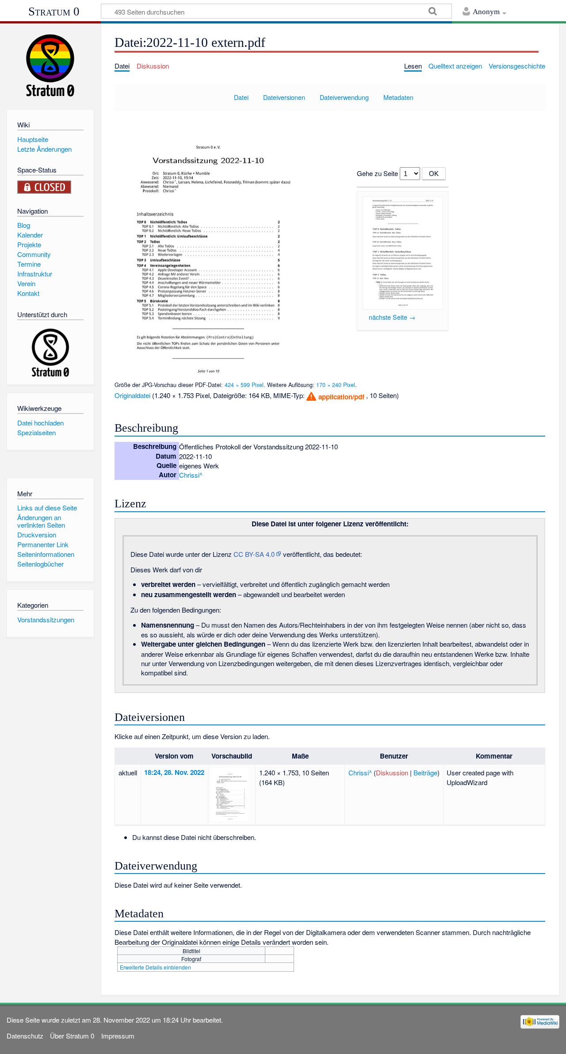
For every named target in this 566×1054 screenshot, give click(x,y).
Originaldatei (132, 395)
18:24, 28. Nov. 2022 (174, 772)
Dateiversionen (284, 97)
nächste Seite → (392, 317)
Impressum (117, 1035)
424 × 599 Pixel (244, 384)
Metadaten (398, 97)
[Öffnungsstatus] (44, 186)
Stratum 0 (54, 11)
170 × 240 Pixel (335, 384)
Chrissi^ (191, 474)
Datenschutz (25, 1035)
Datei (241, 97)
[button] (335, 396)
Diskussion (392, 772)
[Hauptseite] (50, 65)
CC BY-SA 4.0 (254, 554)
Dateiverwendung (344, 97)
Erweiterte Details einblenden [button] (155, 967)
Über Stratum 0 (72, 1035)
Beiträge (425, 772)
